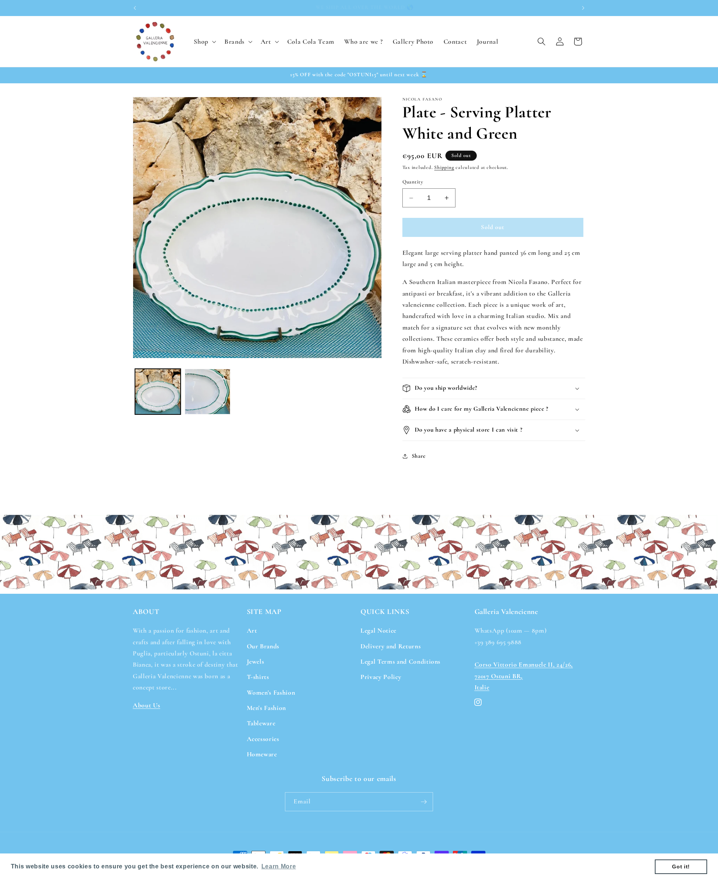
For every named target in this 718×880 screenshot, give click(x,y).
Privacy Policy (380, 676)
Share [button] (419, 456)
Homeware (262, 754)
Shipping (444, 167)
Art (252, 630)
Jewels (255, 661)
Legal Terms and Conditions (400, 661)
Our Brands (263, 646)
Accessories (263, 738)
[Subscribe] (424, 802)
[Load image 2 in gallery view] (207, 391)
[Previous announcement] (135, 8)
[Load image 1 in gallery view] (158, 391)
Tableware (261, 723)
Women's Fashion (271, 692)
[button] (204, 41)
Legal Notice (378, 630)
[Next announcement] (583, 8)
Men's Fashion (266, 707)
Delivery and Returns (390, 646)
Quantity (412, 182)
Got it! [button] (681, 867)
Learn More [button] (278, 866)
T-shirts (258, 676)
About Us (146, 705)
